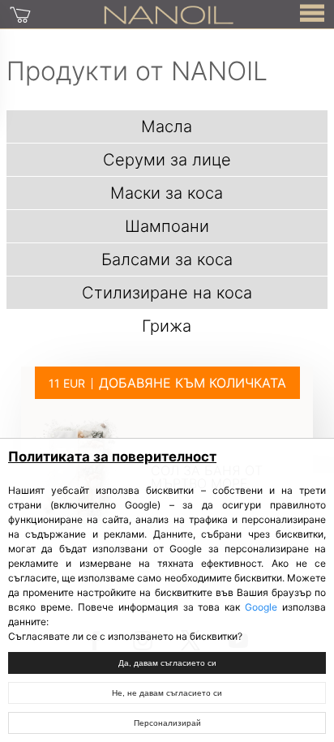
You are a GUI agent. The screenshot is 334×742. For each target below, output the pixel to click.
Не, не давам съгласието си (167, 692)
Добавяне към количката (192, 383)
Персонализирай (167, 722)
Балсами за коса (167, 259)
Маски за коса (166, 193)
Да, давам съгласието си (167, 662)
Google (261, 607)
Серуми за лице (167, 159)
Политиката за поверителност (112, 456)
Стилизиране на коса (167, 292)
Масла (166, 126)
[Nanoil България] (168, 14)
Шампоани (167, 226)
